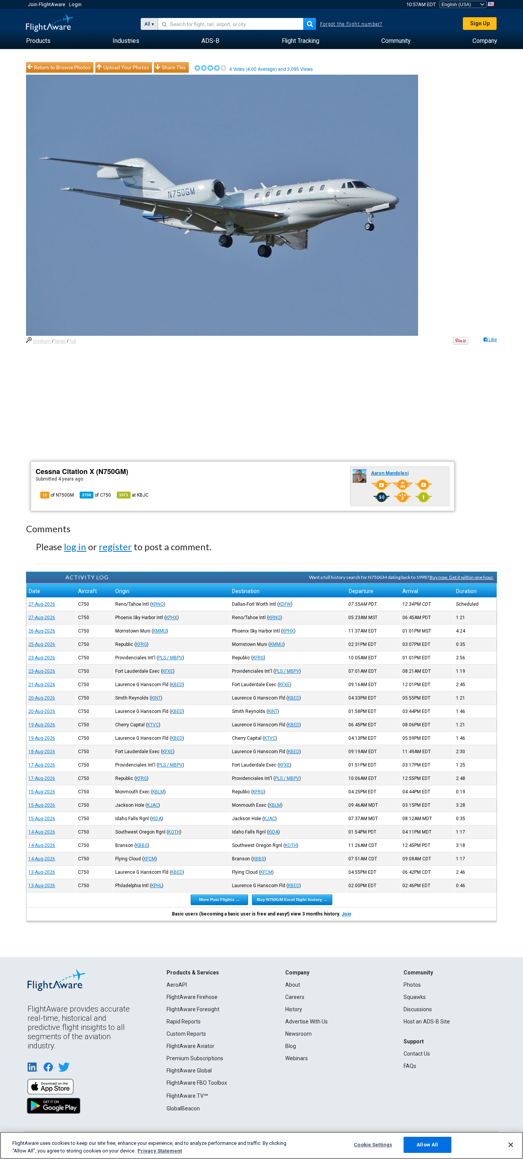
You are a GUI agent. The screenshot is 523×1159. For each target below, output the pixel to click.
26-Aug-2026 (41, 631)
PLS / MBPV (170, 657)
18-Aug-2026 (41, 751)
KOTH (174, 832)
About (292, 985)
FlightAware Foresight (193, 1009)
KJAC (153, 805)
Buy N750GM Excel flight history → (292, 899)
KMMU (160, 631)
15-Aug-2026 (41, 791)
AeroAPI (177, 985)
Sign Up (480, 23)
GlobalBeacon (183, 1108)
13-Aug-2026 (41, 872)
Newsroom (298, 1034)
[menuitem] (38, 41)
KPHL (156, 885)
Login (75, 4)
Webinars (296, 1058)
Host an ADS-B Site (427, 1021)
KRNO (158, 604)
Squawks (415, 997)
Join (346, 914)
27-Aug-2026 (41, 604)
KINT (156, 698)
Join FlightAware (46, 4)
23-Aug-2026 (41, 657)
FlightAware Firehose (192, 997)
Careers (294, 997)
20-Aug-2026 (41, 698)
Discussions (418, 1009)
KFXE (167, 671)
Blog (290, 1046)
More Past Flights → (219, 899)
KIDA (157, 818)
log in (75, 546)
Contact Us (417, 1054)
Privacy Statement (159, 1151)
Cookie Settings (373, 1145)
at (134, 495)
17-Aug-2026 (41, 765)
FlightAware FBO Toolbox (197, 1083)
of (96, 495)
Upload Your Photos (126, 67)
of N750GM (58, 495)
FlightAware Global (189, 1070)
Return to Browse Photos (62, 67)
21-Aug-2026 (41, 684)
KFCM (149, 858)
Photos (412, 985)
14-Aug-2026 (41, 832)
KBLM (158, 791)
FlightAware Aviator (190, 1046)
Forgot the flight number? (351, 24)
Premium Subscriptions (195, 1058)
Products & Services (193, 972)
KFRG (141, 644)
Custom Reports (186, 1034)
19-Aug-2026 (41, 724)
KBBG (142, 845)
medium (42, 341)
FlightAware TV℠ (187, 1096)
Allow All (427, 1145)
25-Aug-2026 (41, 644)
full (73, 341)
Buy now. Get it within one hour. (462, 577)
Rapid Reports (184, 1021)
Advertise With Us (306, 1021)
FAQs (410, 1066)
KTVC (153, 724)
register (115, 546)
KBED (177, 684)
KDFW (285, 604)
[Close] (510, 1144)
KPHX (171, 617)
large (60, 341)
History (293, 1009)
